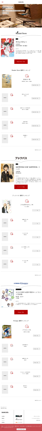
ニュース (3, 420)
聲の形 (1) (25, 385)
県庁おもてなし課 (25, 94)
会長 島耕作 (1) (25, 344)
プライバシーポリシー (37, 416)
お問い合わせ (38, 420)
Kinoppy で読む (21, 312)
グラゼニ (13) (27, 330)
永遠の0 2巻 (25, 121)
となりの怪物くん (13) (25, 246)
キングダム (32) (25, 260)
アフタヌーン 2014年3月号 (25, 372)
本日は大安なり (21, 42)
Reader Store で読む (21, 61)
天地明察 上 (25, 135)
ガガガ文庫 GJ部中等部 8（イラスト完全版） (28, 293)
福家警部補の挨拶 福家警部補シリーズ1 (28, 168)
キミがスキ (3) (25, 233)
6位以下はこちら (37, 149)
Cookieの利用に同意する (21, 429)
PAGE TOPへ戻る (4, 408)
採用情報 (3, 422)
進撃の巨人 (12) (25, 219)
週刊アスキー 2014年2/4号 (25, 107)
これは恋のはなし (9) (26, 204)
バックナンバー (4, 407)
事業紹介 (3, 418)
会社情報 (3, 416)
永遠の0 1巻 (26, 79)
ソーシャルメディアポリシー (36, 418)
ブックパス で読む (21, 187)
